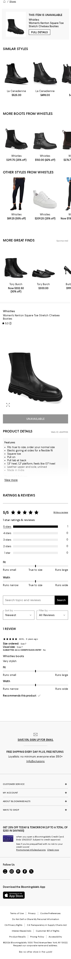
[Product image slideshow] (35, 369)
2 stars (7, 546)
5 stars (7, 526)
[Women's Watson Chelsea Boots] (16, 71)
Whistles (34, 19)
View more (11, 480)
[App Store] (14, 895)
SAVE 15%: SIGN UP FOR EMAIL (36, 739)
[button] (35, 369)
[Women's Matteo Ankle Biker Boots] (45, 136)
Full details (39, 32)
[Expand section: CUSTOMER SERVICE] (35, 784)
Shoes (12, 1)
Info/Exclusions (35, 761)
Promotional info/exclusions (31, 850)
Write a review (60, 512)
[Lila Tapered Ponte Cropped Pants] (16, 194)
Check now (53, 850)
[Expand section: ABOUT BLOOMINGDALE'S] (35, 801)
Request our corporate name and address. (35, 945)
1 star (7, 552)
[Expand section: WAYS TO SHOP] (35, 810)
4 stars (7, 533)
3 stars (7, 539)
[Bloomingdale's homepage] (4, 1)
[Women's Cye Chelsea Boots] (45, 71)
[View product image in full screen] (8, 405)
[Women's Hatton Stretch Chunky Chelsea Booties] (16, 136)
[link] (16, 93)
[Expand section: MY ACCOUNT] (35, 793)
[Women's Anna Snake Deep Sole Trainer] (45, 194)
